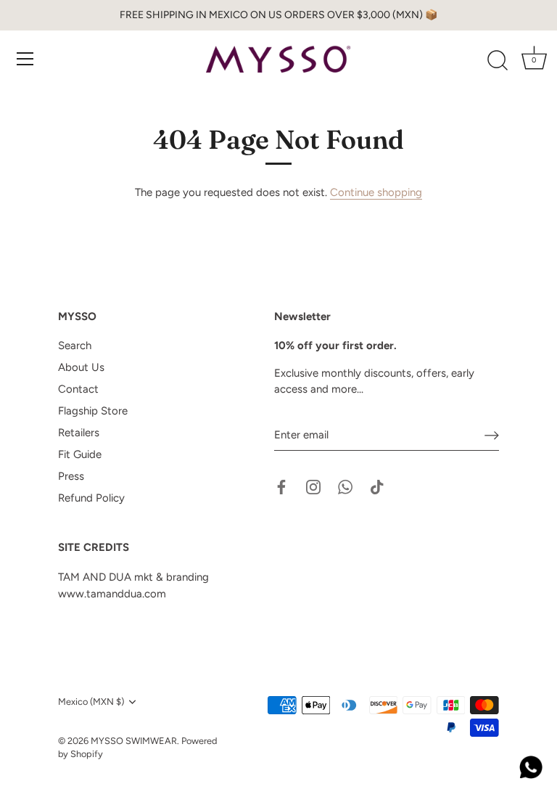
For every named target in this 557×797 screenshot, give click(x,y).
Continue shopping (376, 192)
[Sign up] (491, 435)
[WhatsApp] (345, 485)
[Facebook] (281, 485)
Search (74, 345)
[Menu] (25, 59)
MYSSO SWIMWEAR (134, 740)
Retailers (78, 432)
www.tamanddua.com (112, 593)
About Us (81, 367)
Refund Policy (91, 497)
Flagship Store (93, 410)
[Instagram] (313, 485)
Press (71, 476)
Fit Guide (80, 454)
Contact (78, 389)
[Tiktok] (377, 485)
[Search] (497, 61)
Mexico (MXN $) (91, 701)
